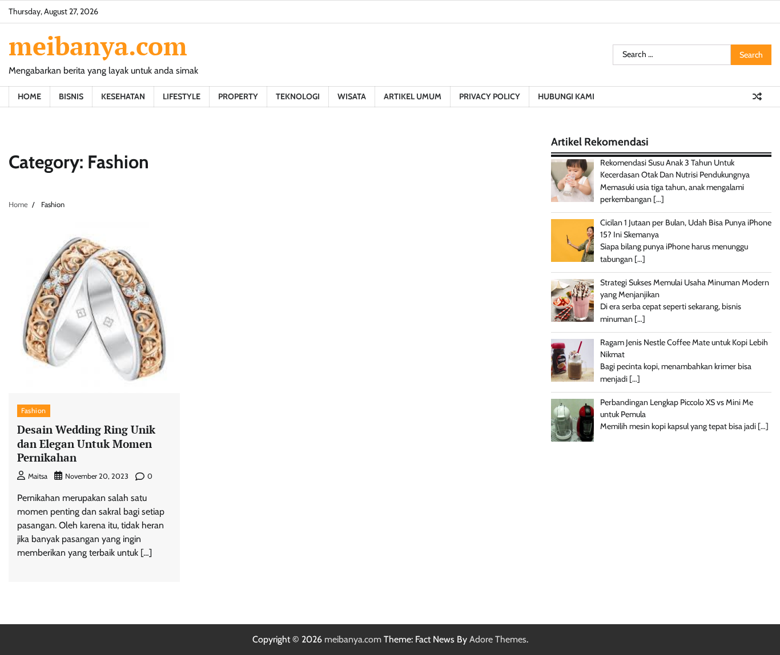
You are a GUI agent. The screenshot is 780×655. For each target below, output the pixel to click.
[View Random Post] (757, 96)
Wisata (351, 96)
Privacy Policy (489, 96)
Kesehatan (123, 96)
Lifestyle (181, 96)
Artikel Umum (412, 96)
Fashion (33, 410)
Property (238, 96)
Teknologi (298, 96)
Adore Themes (497, 639)
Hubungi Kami (566, 96)
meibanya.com (98, 46)
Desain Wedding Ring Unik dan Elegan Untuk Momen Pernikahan (86, 443)
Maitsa (37, 476)
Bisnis (71, 96)
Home (29, 96)
